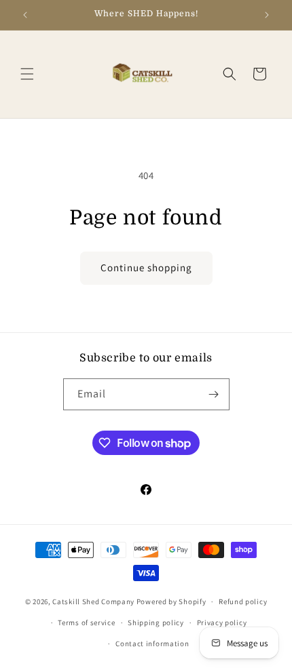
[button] (27, 74)
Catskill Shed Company (93, 601)
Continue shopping (146, 267)
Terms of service (86, 622)
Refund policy (243, 601)
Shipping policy (156, 622)
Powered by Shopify (171, 601)
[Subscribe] (214, 394)
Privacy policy (222, 622)
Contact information (152, 643)
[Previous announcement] (25, 15)
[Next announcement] (267, 15)
